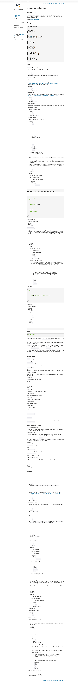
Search (22, 22)
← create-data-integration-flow (47, 3)
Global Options (17, 15)
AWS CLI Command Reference (21, 1)
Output (16, 16)
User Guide (18, 40)
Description (16, 12)
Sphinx (63, 683)
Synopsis (16, 13)
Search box (15, 20)
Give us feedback (16, 30)
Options (16, 14)
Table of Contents (18, 9)
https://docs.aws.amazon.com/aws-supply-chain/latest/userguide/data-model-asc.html (44, 83)
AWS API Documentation (34, 19)
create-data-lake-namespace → (58, 3)
